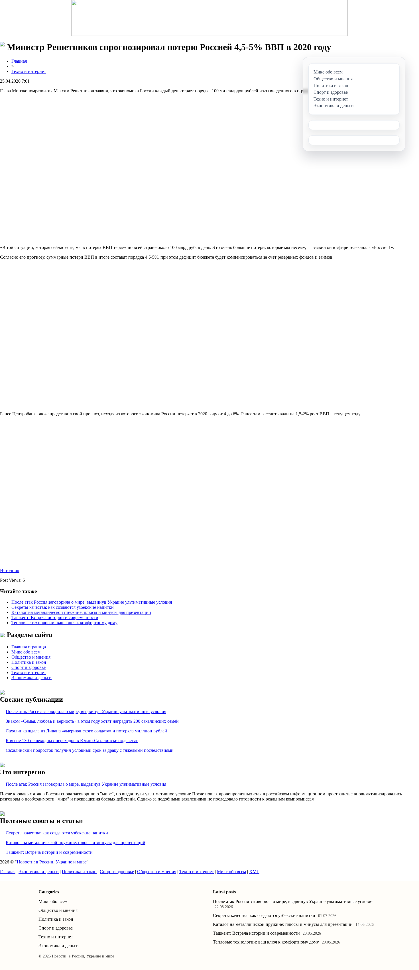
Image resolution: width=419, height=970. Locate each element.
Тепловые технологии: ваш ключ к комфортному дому (64, 622)
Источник (9, 570)
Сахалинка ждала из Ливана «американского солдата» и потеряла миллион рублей (86, 730)
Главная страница (28, 646)
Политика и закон (28, 662)
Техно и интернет (28, 71)
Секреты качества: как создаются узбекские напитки (62, 607)
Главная (19, 61)
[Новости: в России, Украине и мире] (209, 18)
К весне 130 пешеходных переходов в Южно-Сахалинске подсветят (72, 740)
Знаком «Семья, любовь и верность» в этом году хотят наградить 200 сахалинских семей (92, 721)
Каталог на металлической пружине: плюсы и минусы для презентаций (81, 612)
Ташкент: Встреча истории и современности (54, 617)
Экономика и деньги (31, 677)
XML (254, 871)
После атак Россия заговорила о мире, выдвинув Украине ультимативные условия (91, 602)
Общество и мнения (30, 657)
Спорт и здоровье (28, 667)
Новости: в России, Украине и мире (52, 861)
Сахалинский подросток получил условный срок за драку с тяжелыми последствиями (90, 750)
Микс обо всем (25, 652)
